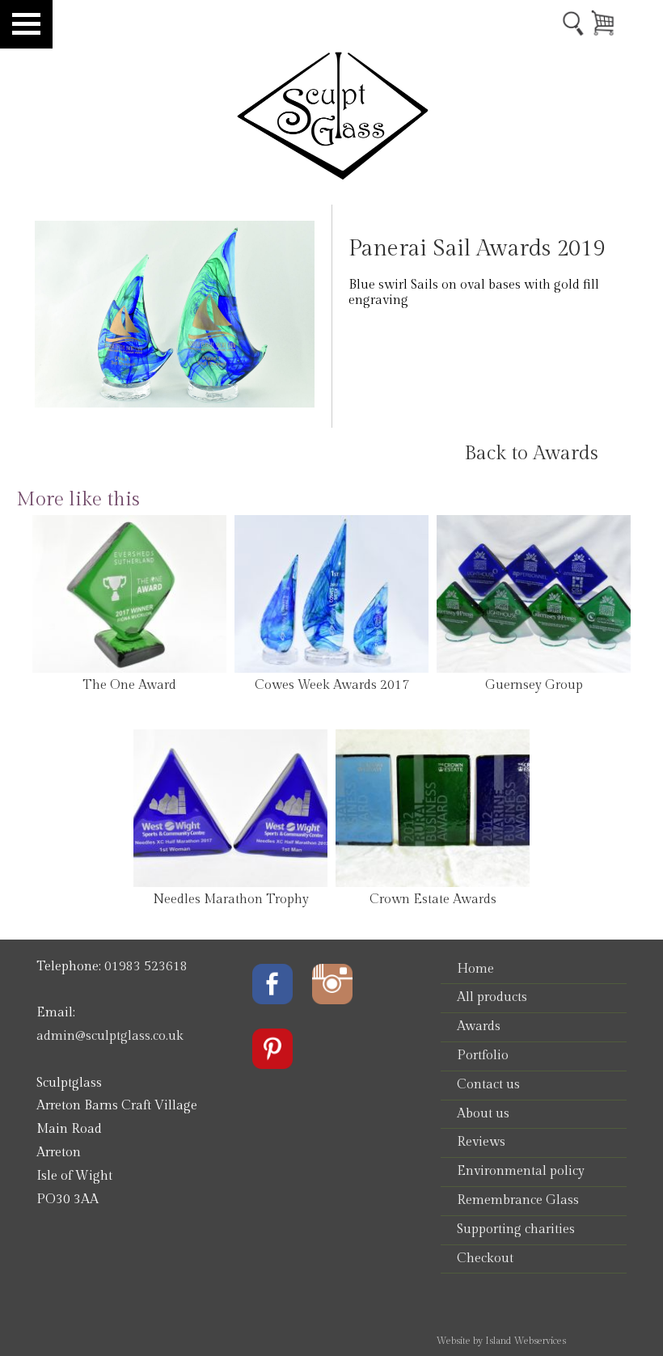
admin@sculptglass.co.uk (110, 1036)
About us (483, 1114)
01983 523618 (146, 966)
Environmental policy (521, 1171)
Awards (478, 1026)
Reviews (481, 1142)
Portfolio (483, 1055)
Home (475, 969)
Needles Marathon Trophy (231, 899)
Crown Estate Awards (433, 899)
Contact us (488, 1084)
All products (492, 997)
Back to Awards (531, 453)
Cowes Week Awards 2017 (332, 685)
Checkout (485, 1258)
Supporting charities (516, 1229)
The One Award (129, 685)
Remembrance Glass (518, 1200)
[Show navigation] (26, 24)
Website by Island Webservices (501, 1340)
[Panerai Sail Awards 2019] (175, 404)
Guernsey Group (534, 685)
